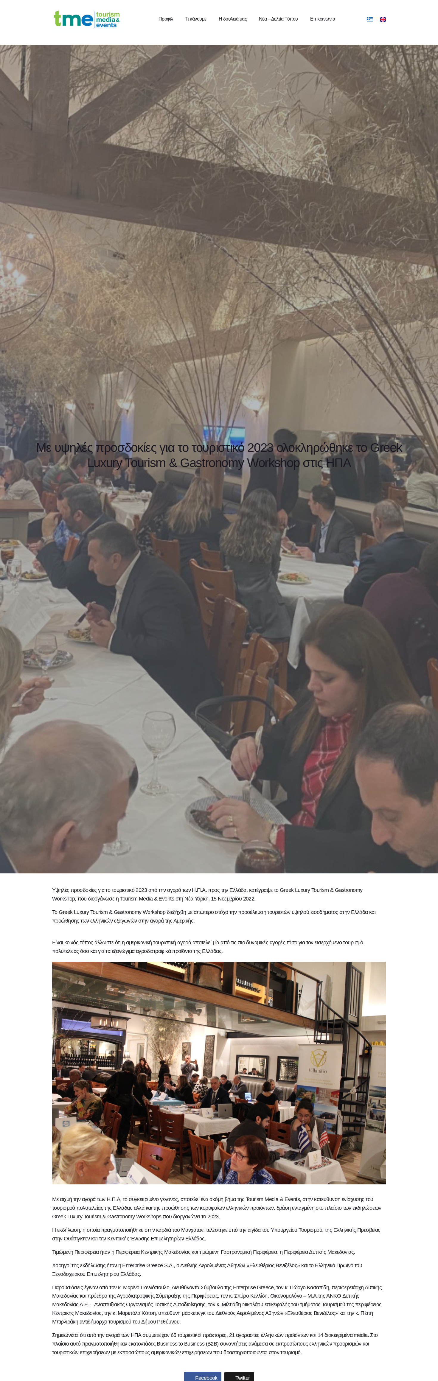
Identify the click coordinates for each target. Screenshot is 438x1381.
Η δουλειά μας (233, 18)
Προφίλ (166, 18)
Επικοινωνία (322, 18)
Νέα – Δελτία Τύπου (278, 18)
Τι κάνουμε (195, 18)
